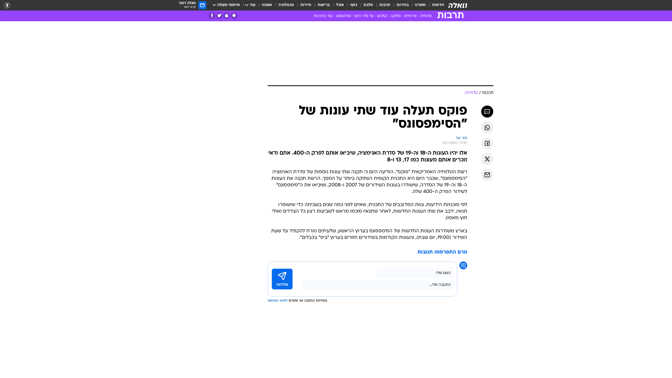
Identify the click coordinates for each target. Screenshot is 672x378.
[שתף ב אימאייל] (487, 175)
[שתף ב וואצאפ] (487, 128)
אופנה (267, 5)
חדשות (438, 5)
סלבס (368, 5)
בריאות (324, 5)
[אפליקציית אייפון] (226, 15)
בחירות (403, 5)
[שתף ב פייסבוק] (487, 143)
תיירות (305, 5)
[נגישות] (7, 5)
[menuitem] (435, 5)
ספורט (420, 5)
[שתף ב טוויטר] (487, 159)
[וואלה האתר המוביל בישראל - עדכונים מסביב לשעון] (457, 5)
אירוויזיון (410, 16)
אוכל (340, 5)
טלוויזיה (426, 16)
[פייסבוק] (212, 15)
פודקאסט (343, 16)
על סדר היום (364, 16)
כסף (353, 5)
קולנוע (382, 16)
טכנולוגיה (286, 5)
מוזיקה (395, 16)
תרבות (384, 5)
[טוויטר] (219, 15)
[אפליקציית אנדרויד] (234, 15)
